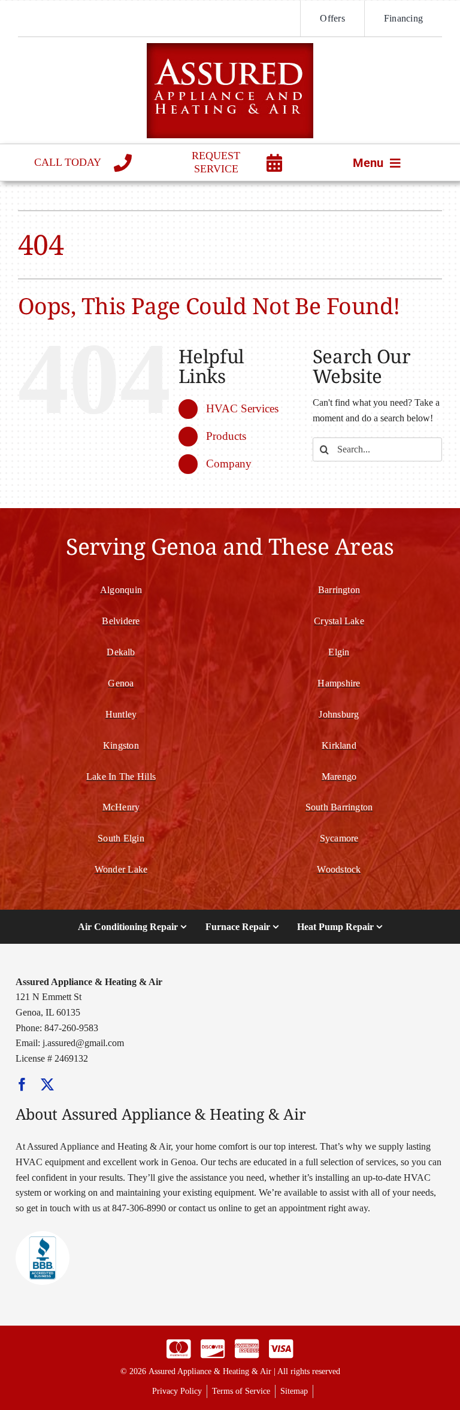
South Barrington (339, 807)
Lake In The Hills (121, 776)
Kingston (121, 745)
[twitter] (47, 1084)
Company (229, 463)
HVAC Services (242, 408)
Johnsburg (339, 714)
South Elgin (121, 838)
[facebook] (22, 1084)
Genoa (121, 683)
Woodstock (339, 869)
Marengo (339, 776)
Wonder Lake (121, 869)
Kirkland (339, 745)
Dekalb (121, 652)
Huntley (121, 714)
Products (226, 436)
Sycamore (339, 838)
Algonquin (121, 590)
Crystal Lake (339, 621)
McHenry (121, 807)
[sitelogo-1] (230, 47)
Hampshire (338, 683)
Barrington (339, 590)
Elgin (338, 652)
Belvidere (121, 621)
